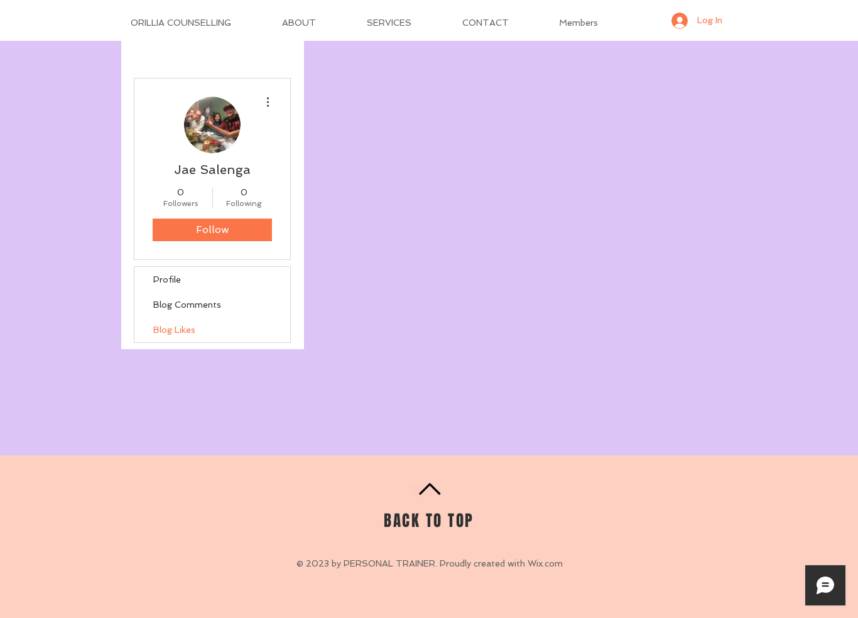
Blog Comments (187, 305)
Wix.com (545, 563)
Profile (167, 279)
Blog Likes (174, 330)
